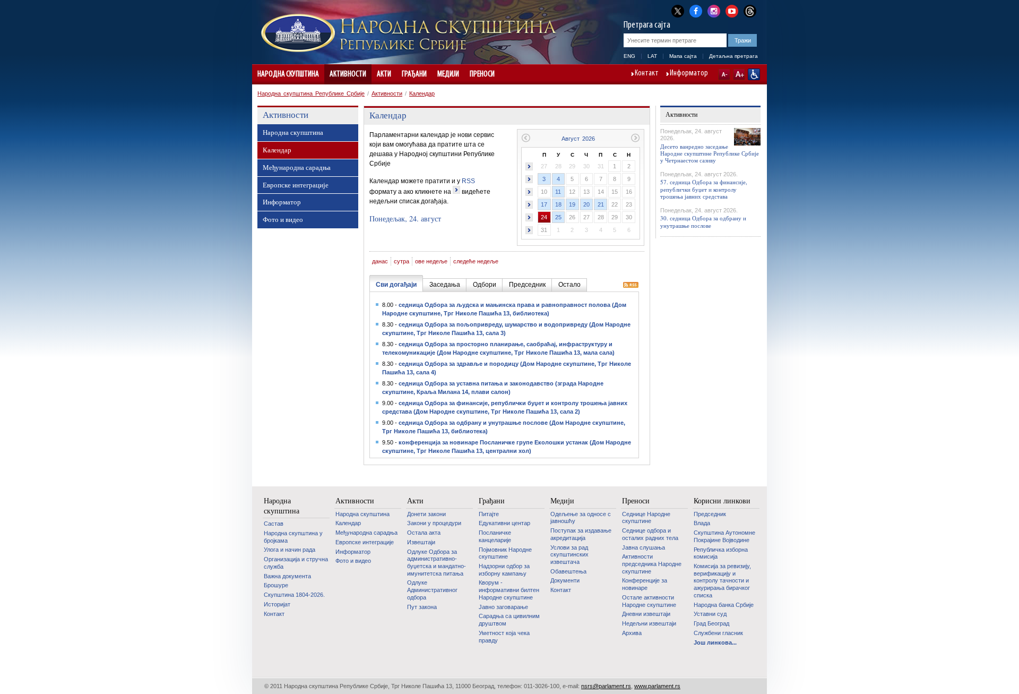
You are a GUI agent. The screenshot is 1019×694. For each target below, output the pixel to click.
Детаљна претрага (733, 56)
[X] (677, 11)
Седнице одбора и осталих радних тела (650, 534)
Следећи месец (635, 137)
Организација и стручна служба (296, 563)
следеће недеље (475, 261)
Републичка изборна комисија (721, 553)
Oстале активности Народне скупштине (649, 601)
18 (558, 204)
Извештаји (421, 542)
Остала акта (424, 532)
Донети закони (426, 514)
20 (586, 204)
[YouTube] (732, 10)
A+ (739, 74)
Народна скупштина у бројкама (293, 537)
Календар (422, 93)
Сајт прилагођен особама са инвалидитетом (754, 74)
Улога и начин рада (289, 549)
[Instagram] (713, 10)
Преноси (482, 74)
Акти (384, 74)
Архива (632, 633)
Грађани (414, 74)
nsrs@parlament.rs (606, 686)
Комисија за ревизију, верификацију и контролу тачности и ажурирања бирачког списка (722, 580)
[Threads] (750, 11)
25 (558, 217)
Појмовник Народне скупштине (505, 553)
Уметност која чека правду (504, 637)
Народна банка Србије (724, 605)
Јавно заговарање (503, 607)
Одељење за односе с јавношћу (580, 518)
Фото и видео (283, 219)
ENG (629, 56)
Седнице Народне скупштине (646, 518)
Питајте (489, 514)
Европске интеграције (296, 185)
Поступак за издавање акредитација (580, 534)
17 (544, 204)
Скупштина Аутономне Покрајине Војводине (724, 536)
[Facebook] (695, 10)
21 (601, 204)
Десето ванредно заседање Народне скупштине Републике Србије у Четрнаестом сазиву (709, 153)
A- (724, 74)
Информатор (689, 74)
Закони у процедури (434, 523)
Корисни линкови (722, 500)
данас (380, 261)
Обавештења (568, 571)
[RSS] (630, 285)
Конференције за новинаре (644, 584)
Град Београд (711, 623)
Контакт (647, 74)
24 (544, 217)
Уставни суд (710, 614)
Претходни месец (525, 137)
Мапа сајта (683, 56)
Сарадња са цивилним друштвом (509, 620)
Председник (710, 514)
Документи (565, 580)
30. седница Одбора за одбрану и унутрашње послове (703, 221)
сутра (401, 261)
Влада (702, 523)
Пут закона (422, 607)
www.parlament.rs (657, 686)
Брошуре (276, 585)
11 (558, 192)
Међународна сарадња (297, 167)
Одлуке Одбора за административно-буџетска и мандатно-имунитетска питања (436, 563)
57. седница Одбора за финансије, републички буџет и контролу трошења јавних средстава (703, 189)
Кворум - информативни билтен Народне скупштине (509, 589)
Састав (273, 523)
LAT (652, 56)
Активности (348, 74)
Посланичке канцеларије (495, 536)
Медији (448, 74)
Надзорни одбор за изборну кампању (504, 570)
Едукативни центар (504, 523)
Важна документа (287, 576)
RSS (468, 181)
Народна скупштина (288, 74)
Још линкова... (715, 642)
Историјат (277, 604)
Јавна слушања (643, 547)
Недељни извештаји (649, 623)
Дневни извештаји (646, 614)
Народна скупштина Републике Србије (311, 93)
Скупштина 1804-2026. (294, 595)
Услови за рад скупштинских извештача (569, 554)
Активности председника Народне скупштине (651, 563)
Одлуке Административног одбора (432, 589)
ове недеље (431, 261)
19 (572, 204)
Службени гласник (718, 633)
